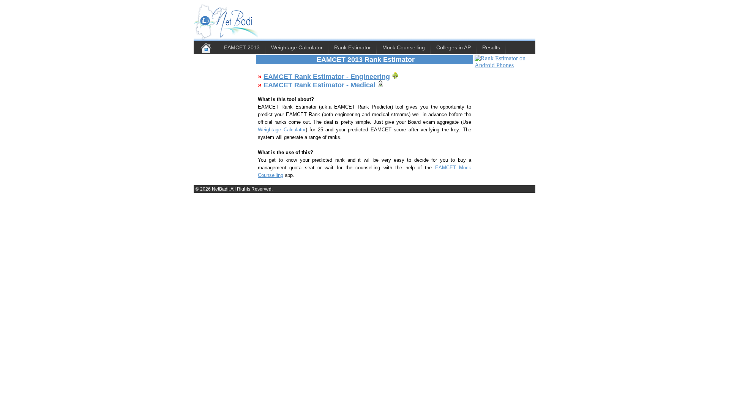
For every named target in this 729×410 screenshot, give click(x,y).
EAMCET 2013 (242, 47)
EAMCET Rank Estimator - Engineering (327, 76)
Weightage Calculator (297, 47)
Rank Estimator (352, 47)
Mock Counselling (403, 47)
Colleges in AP (453, 47)
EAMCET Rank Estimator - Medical (320, 85)
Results (491, 47)
